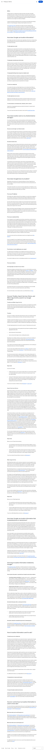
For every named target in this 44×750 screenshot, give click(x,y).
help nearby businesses (30, 339)
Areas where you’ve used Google (24, 715)
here (32, 290)
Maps (32, 270)
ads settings (20, 427)
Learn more (29, 383)
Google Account (33, 258)
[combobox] (37, 748)
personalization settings (23, 416)
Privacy (12, 748)
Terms (16, 748)
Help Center (29, 673)
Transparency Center (21, 748)
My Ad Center (18, 708)
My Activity (20, 362)
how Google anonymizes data (31, 557)
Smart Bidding (12, 696)
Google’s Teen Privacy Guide (20, 32)
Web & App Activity (21, 470)
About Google (7, 748)
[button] (2, 1)
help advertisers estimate (27, 682)
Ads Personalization (12, 715)
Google (2, 748)
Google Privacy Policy (12, 25)
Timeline (26, 348)
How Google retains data (27, 604)
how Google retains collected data (19, 557)
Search (27, 270)
